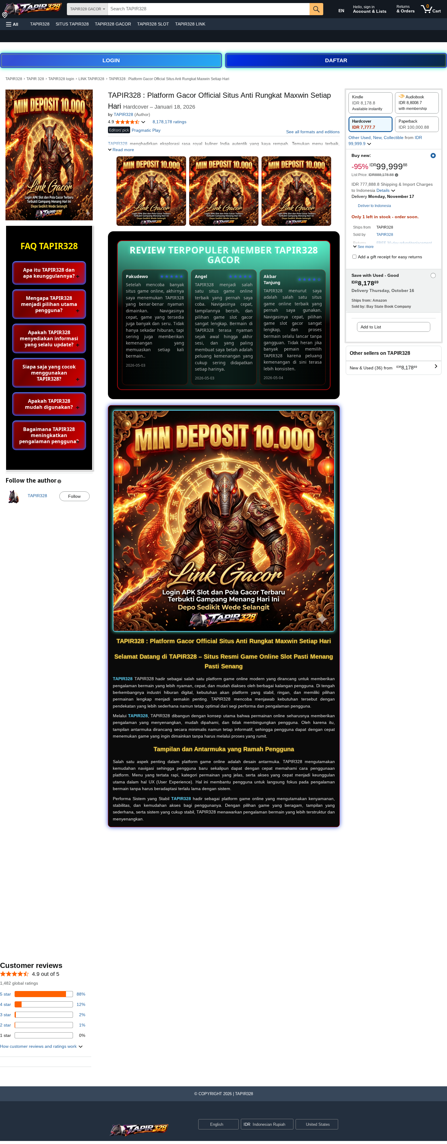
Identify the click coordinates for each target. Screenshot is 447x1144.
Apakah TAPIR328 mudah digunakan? (49, 404)
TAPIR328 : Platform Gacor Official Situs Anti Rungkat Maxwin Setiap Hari (169, 79)
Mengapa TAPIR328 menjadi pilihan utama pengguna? (49, 304)
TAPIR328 (40, 24)
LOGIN (111, 60)
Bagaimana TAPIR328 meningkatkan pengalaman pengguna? (49, 435)
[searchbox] (209, 9)
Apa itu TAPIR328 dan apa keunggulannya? (49, 272)
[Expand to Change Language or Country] (234, 1124)
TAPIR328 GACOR (113, 24)
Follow (74, 496)
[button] (12, 24)
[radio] (370, 103)
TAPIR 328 (35, 79)
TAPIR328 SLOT (153, 24)
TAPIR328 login (61, 79)
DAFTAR (336, 60)
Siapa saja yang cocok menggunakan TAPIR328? (49, 372)
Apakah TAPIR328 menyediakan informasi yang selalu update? (49, 338)
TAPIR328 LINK (190, 24)
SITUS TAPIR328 (72, 24)
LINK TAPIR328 (91, 79)
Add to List (371, 326)
